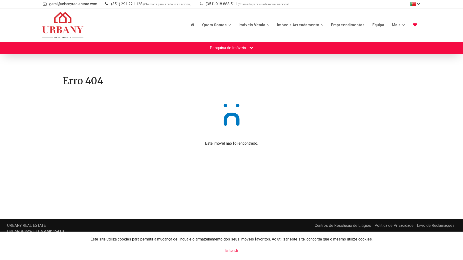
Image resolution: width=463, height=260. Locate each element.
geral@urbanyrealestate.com (73, 4)
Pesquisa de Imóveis (228, 48)
